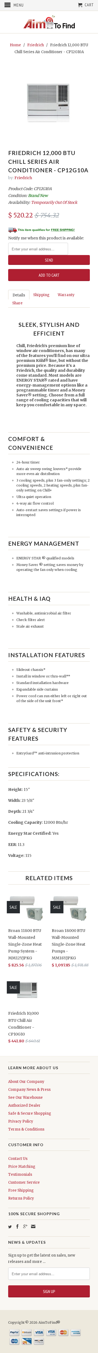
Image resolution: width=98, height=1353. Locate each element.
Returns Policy (21, 1198)
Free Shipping (21, 1190)
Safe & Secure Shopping (29, 1113)
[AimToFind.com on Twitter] (10, 1227)
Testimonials (20, 1174)
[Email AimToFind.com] (33, 1226)
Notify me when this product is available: (46, 238)
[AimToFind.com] (49, 22)
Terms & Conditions (26, 1129)
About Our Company (26, 1081)
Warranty (66, 295)
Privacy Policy (20, 1121)
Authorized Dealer (24, 1105)
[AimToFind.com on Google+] (25, 1226)
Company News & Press (29, 1089)
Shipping (41, 295)
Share (17, 303)
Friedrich (35, 45)
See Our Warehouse (25, 1097)
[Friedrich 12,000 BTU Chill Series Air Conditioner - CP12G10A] (49, 101)
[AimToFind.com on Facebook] (17, 1226)
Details (19, 295)
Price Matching (21, 1166)
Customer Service (24, 1182)
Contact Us (17, 1158)
